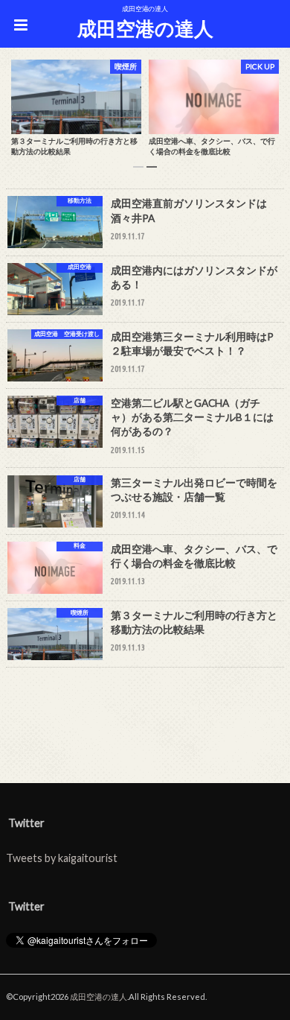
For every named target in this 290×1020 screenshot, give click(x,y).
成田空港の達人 (145, 28)
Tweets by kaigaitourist (61, 858)
